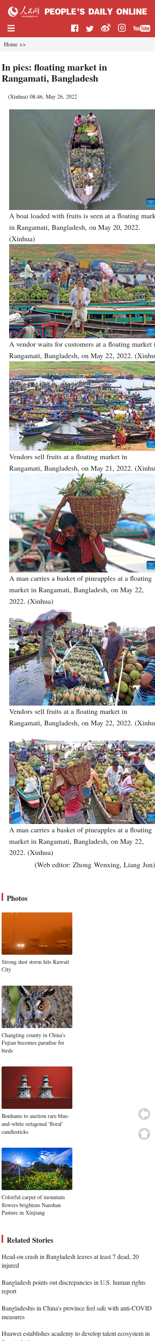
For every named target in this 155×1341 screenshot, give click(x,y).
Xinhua (18, 96)
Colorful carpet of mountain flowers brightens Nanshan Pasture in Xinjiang (33, 1204)
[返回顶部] (144, 1134)
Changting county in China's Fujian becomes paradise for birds (33, 1042)
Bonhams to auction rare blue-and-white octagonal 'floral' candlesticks (36, 1123)
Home (10, 44)
